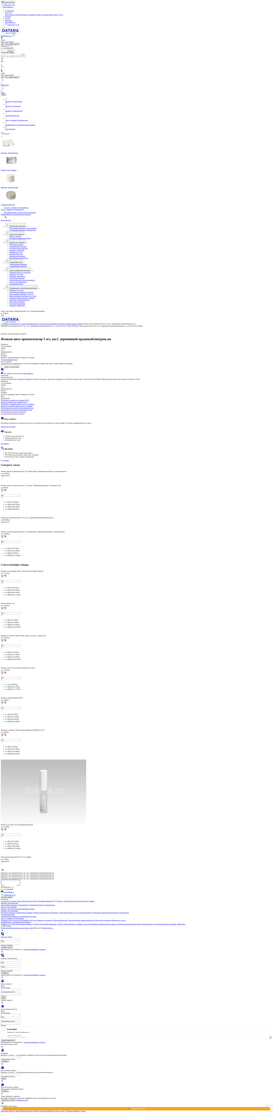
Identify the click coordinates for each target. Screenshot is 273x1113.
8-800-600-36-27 (6, 36)
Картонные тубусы (16, 284)
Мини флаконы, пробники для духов (22, 296)
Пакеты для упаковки (16, 234)
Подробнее (5, 443)
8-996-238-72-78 (9, 5)
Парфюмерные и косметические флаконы (23, 288)
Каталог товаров (21, 324)
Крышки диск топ (16, 252)
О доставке (5, 460)
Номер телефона (7, 945)
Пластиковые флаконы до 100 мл (21, 294)
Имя (2, 941)
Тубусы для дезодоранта (18, 282)
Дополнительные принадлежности (22, 280)
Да (2, 44)
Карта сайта (29, 928)
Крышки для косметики (17, 242)
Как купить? (53, 15)
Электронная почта (8, 992)
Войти (4, 95)
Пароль (3, 996)
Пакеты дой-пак (15, 236)
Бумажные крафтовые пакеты (20, 238)
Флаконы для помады (17, 276)
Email (3, 967)
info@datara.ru (8, 7)
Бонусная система (11, 15)
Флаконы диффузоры (17, 306)
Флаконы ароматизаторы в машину (22, 298)
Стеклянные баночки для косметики (22, 230)
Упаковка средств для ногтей (19, 272)
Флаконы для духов (16, 290)
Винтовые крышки (16, 245)
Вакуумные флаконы (17, 302)
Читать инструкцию (8, 427)
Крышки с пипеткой (16, 250)
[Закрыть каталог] (2, 136)
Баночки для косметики (17, 226)
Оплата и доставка (42, 15)
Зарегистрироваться (8, 1040)
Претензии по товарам (27, 15)
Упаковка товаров (44, 901)
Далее (4, 1078)
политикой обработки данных (34, 949)
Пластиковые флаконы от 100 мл (21, 292)
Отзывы (8, 17)
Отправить (5, 973)
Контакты (8, 20)
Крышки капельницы (17, 256)
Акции (19, 901)
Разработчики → (48, 928)
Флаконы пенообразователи (19, 300)
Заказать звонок (8, 2)
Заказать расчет (7, 947)
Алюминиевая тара (15, 262)
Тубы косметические (16, 278)
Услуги (7, 18)
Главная (12, 324)
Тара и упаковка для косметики (19, 270)
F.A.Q (61, 15)
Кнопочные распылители (18, 258)
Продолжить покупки (8, 1100)
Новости (25, 901)
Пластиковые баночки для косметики (23, 228)
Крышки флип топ (16, 254)
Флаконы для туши (16, 274)
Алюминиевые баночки (18, 266)
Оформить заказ (22, 1100)
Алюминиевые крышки (18, 246)
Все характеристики (9, 360)
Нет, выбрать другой (12, 44)
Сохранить (5, 1091)
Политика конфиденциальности (12, 928)
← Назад (4, 324)
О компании (9, 11)
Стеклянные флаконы (17, 304)
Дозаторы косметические (18, 248)
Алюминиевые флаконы (18, 264)
